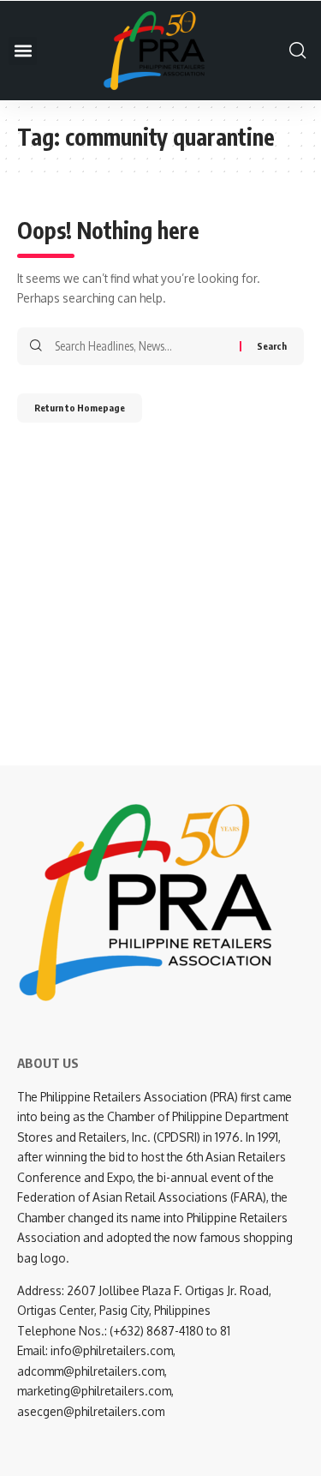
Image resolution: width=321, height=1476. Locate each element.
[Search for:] (141, 346)
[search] (292, 50)
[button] (23, 51)
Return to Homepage (79, 407)
